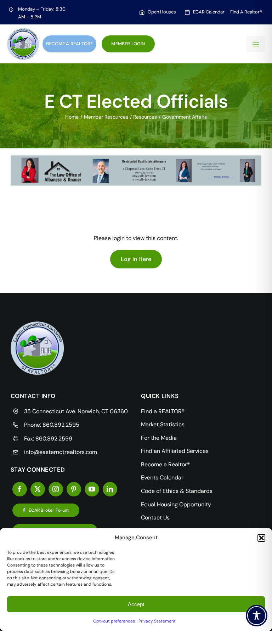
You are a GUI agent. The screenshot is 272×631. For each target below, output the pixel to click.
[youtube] (92, 489)
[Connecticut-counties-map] (37, 324)
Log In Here (136, 259)
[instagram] (56, 489)
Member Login (128, 44)
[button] (261, 537)
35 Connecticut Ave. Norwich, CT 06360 (76, 411)
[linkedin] (110, 489)
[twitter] (37, 489)
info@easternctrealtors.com (60, 452)
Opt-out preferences (114, 621)
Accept (136, 604)
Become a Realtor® (69, 44)
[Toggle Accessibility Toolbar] (256, 616)
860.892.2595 (60, 424)
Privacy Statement (157, 621)
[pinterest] (74, 489)
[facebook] (19, 489)
